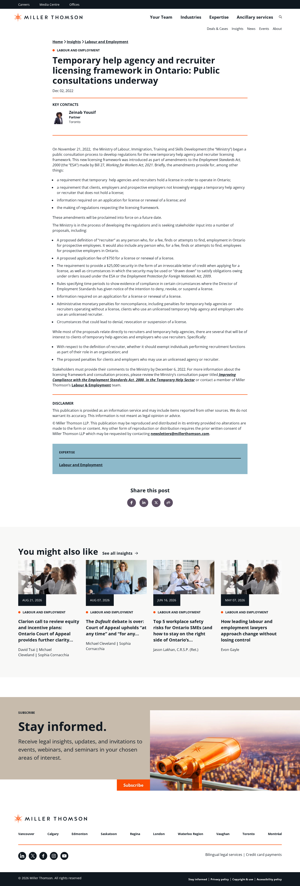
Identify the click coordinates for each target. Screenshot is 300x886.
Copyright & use (242, 879)
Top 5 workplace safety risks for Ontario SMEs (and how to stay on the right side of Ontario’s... (182, 630)
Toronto (248, 834)
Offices (74, 4)
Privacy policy (220, 879)
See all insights (117, 553)
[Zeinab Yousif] (59, 117)
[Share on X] (156, 502)
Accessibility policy (269, 879)
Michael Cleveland (101, 643)
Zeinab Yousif (82, 112)
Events (264, 28)
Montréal (275, 834)
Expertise (219, 17)
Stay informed (197, 879)
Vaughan (223, 834)
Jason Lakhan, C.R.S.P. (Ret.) (175, 649)
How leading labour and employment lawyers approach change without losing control (249, 630)
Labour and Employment (106, 41)
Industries (191, 17)
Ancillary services (255, 17)
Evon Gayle (230, 649)
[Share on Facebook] (131, 502)
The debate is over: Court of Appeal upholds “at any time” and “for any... (116, 627)
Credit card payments (264, 854)
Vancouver (26, 834)
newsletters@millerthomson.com (180, 433)
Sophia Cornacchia (53, 654)
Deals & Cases (217, 28)
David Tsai (26, 649)
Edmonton (80, 834)
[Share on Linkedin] (143, 502)
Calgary (53, 834)
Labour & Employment (91, 385)
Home (57, 41)
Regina (135, 834)
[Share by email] (168, 502)
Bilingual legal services (223, 854)
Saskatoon (109, 834)
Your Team (161, 17)
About (277, 28)
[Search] (280, 17)
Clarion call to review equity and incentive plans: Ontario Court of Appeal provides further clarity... (48, 630)
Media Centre (50, 4)
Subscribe (133, 785)
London (159, 834)
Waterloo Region (190, 834)
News (251, 28)
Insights (237, 28)
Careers (24, 4)
